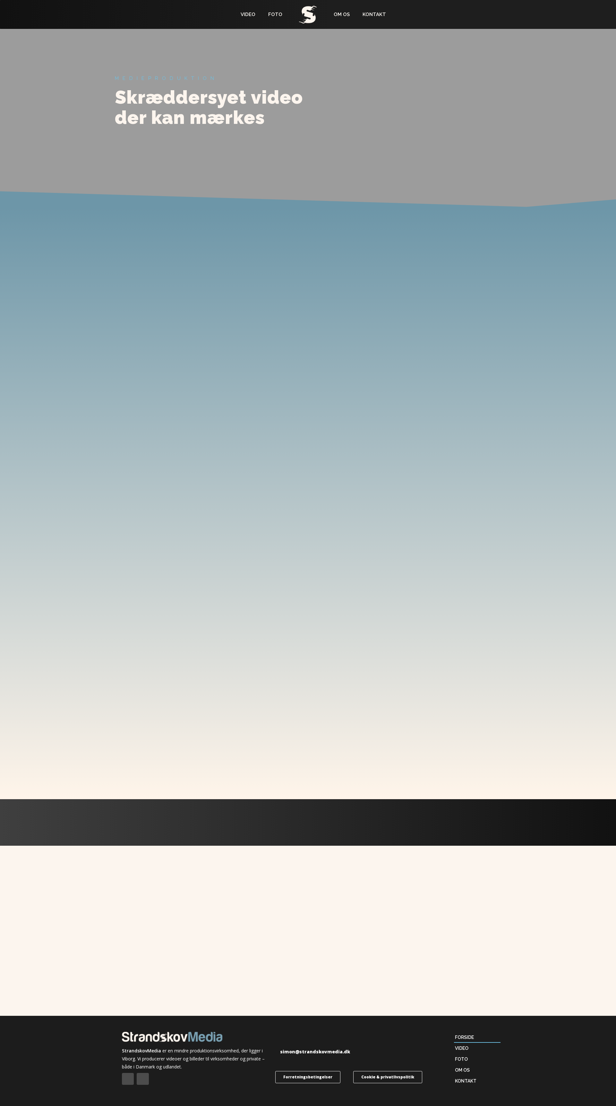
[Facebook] (128, 1079)
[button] (312, 1052)
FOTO (275, 14)
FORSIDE (464, 1037)
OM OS (342, 14)
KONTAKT (374, 14)
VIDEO (248, 14)
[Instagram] (143, 1079)
